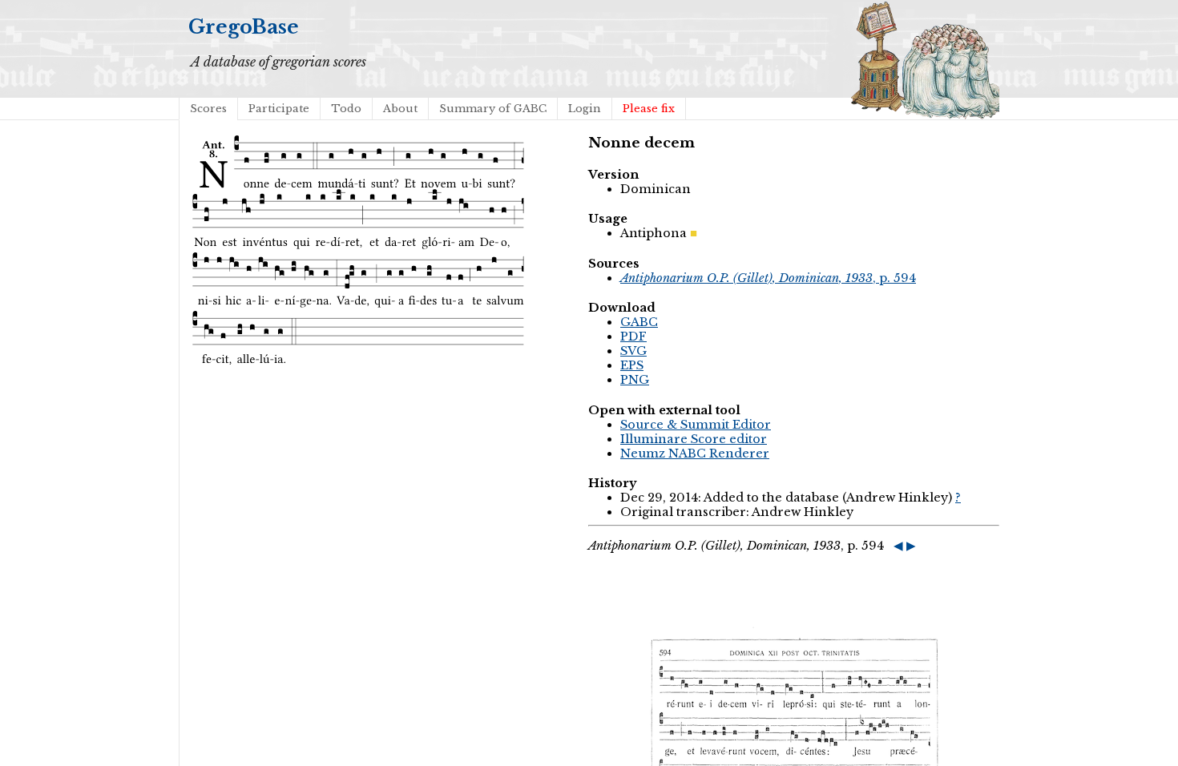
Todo (346, 108)
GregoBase (243, 26)
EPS (631, 365)
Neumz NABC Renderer (694, 453)
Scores (208, 108)
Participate (278, 108)
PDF (633, 336)
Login (584, 108)
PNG (634, 380)
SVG (633, 351)
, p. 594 (768, 278)
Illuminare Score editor (693, 439)
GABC (639, 322)
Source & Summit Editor (695, 424)
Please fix (649, 108)
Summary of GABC (493, 108)
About (400, 108)
